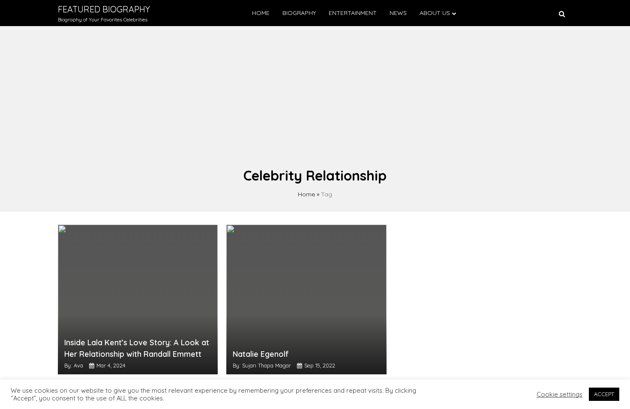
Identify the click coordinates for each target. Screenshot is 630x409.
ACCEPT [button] (604, 394)
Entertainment (353, 13)
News (398, 13)
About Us (435, 13)
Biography (299, 13)
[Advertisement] (315, 101)
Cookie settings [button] (559, 394)
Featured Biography (104, 9)
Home (261, 13)
